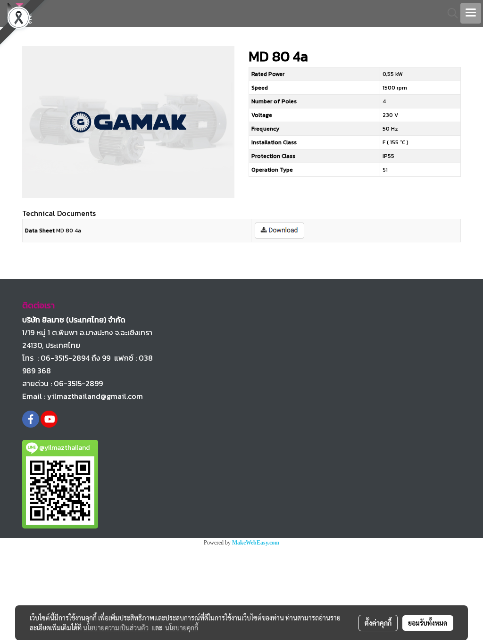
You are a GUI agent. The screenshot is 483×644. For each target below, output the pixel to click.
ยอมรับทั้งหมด (428, 623)
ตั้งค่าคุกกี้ (378, 623)
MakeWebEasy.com (255, 542)
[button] (449, 13)
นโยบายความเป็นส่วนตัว (116, 627)
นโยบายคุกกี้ (181, 627)
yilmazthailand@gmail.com (95, 396)
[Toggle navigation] (470, 13)
